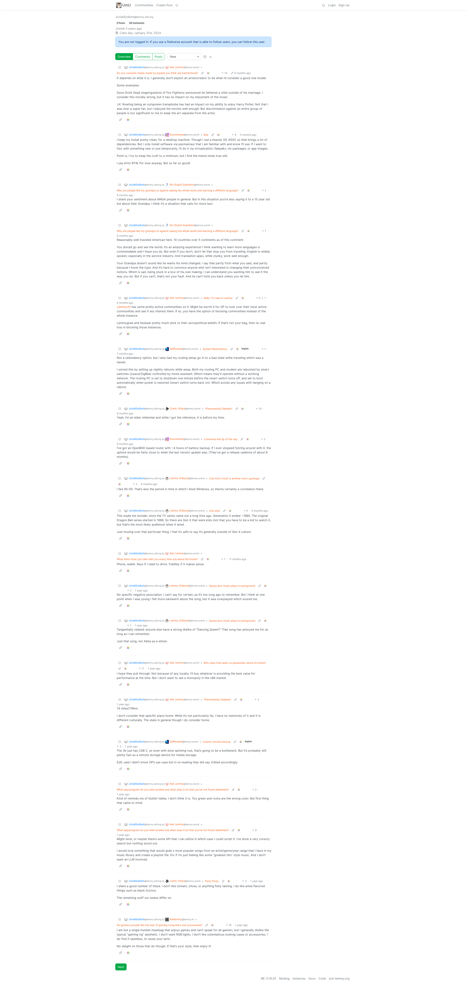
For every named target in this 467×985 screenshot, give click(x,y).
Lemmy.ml (124, 307)
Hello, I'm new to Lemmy (218, 297)
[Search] (324, 5)
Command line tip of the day (221, 439)
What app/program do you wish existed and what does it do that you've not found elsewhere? (173, 789)
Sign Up (344, 5)
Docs (312, 978)
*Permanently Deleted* (218, 408)
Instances (299, 978)
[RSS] (210, 56)
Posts (158, 56)
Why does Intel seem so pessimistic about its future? (235, 662)
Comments (142, 56)
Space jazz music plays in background (232, 585)
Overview (124, 56)
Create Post (164, 5)
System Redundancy (214, 348)
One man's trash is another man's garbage (234, 478)
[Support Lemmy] (177, 5)
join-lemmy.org (339, 978)
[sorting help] (204, 56)
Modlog (284, 978)
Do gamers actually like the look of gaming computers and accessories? (159, 925)
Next (121, 967)
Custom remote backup (216, 741)
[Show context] (202, 73)
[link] (208, 73)
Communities (144, 5)
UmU (126, 5)
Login (332, 5)
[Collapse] (120, 67)
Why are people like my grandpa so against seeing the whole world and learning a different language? (177, 190)
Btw (206, 134)
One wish (214, 510)
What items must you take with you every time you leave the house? (157, 559)
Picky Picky (212, 881)
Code (322, 978)
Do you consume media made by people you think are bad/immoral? (157, 73)
